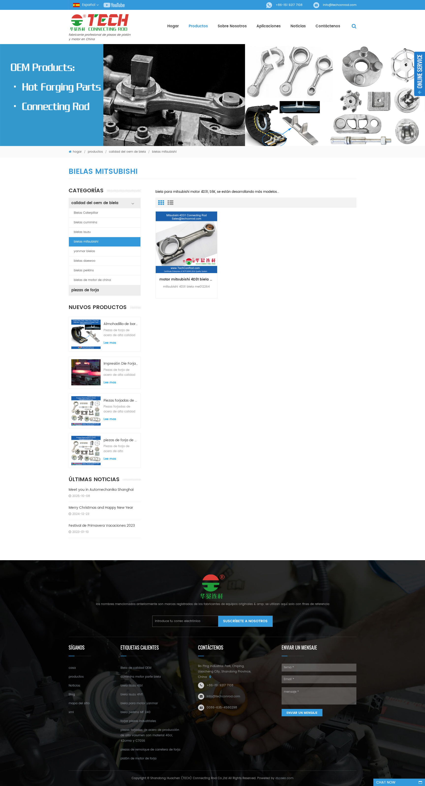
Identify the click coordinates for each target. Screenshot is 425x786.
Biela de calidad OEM (136, 668)
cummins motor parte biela (141, 676)
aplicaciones (269, 26)
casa (72, 668)
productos (198, 26)
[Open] (419, 74)
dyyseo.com (284, 778)
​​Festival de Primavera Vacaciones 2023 (102, 525)
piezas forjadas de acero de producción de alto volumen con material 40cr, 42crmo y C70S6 (150, 735)
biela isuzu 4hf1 (132, 694)
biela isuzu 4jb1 (132, 685)
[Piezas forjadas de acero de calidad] (86, 411)
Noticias (74, 685)
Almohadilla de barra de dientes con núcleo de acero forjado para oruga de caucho (121, 324)
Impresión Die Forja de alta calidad (121, 363)
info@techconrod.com (339, 5)
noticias (298, 26)
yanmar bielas (84, 251)
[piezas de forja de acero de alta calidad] (86, 450)
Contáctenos (328, 26)
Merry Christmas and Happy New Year (101, 507)
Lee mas (110, 343)
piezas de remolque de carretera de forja (150, 749)
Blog (72, 694)
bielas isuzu (82, 232)
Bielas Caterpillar (86, 213)
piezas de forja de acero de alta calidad (121, 440)
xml (71, 712)
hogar (173, 26)
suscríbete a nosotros (245, 621)
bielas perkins (84, 270)
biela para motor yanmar (139, 703)
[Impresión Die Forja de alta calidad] (86, 372)
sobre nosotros (232, 26)
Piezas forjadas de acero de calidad (121, 400)
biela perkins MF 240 (136, 712)
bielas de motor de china (92, 280)
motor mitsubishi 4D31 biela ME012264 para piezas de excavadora (188, 279)
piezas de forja (85, 290)
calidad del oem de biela (127, 151)
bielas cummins (85, 222)
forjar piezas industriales (138, 721)
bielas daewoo (84, 261)
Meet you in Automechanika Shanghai (101, 489)
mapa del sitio (79, 703)
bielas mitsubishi (86, 241)
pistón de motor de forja (138, 758)
